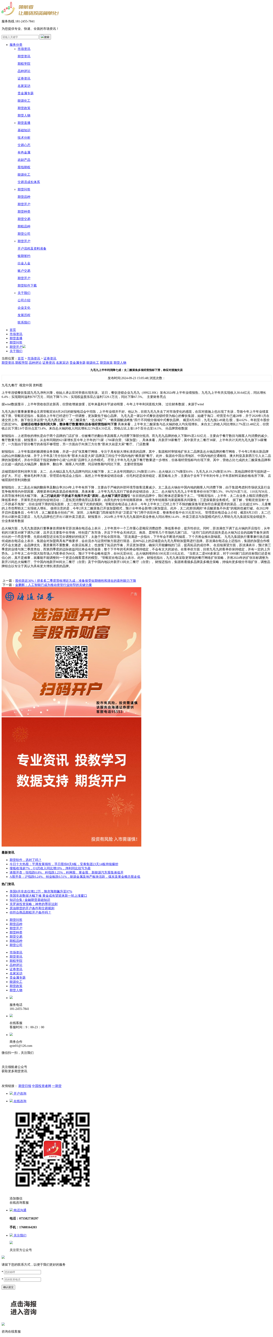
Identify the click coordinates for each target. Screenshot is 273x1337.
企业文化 (24, 307)
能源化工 (24, 100)
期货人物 (24, 115)
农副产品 (24, 159)
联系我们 (24, 322)
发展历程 (24, 315)
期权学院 (24, 63)
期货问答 (24, 189)
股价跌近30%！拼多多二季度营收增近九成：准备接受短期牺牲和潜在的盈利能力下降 (75, 580)
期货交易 (24, 219)
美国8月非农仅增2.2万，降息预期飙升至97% (41, 891)
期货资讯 (24, 56)
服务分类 (16, 44)
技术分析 (24, 137)
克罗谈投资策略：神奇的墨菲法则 (34, 904)
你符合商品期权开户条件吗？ (30, 912)
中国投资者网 (41, 1086)
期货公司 (24, 233)
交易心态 (24, 145)
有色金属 (24, 152)
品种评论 (24, 71)
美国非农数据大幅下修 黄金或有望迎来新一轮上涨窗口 (48, 895)
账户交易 (24, 270)
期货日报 (24, 1086)
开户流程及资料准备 (32, 248)
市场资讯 (24, 49)
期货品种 (24, 196)
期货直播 (24, 123)
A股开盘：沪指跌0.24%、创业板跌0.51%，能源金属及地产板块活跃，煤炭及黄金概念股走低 (75, 876)
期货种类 (24, 211)
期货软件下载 (27, 285)
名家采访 (24, 86)
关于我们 (24, 293)
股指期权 (24, 167)
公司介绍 (24, 300)
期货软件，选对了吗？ (26, 860)
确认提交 (8, 1287)
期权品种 (24, 226)
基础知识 (24, 130)
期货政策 (24, 108)
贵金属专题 (26, 93)
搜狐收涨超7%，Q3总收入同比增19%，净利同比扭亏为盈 (50, 868)
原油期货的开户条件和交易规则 (32, 908)
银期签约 (24, 256)
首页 (13, 330)
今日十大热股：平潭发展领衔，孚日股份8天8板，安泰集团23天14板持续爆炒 (64, 864)
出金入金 (24, 263)
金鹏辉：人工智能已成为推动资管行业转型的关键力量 (53, 585)
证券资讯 (24, 78)
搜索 (46, 37)
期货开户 (24, 204)
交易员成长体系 (29, 182)
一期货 (57, 1086)
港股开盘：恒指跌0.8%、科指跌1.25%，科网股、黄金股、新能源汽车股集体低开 (67, 872)
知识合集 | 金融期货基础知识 (30, 900)
